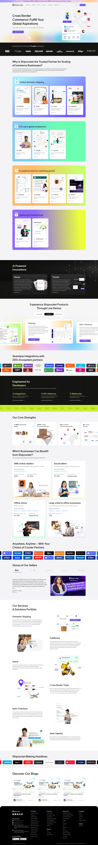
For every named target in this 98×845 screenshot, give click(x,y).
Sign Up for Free (18, 31)
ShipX (23, 471)
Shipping (17, 471)
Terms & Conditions (59, 843)
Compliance (72, 843)
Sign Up (17, 112)
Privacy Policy (66, 843)
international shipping (54, 693)
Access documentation (17, 400)
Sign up (70, 201)
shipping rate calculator (26, 624)
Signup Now (74, 1)
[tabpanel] (49, 23)
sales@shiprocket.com (18, 822)
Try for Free (83, 5)
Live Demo (34, 339)
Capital (36, 510)
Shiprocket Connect (17, 792)
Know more (16, 292)
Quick (64, 471)
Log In (76, 5)
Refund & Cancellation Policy (81, 843)
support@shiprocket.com (18, 820)
